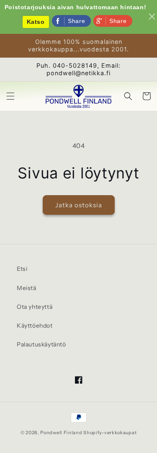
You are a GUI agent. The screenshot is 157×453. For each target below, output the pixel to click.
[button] (10, 96)
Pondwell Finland (61, 432)
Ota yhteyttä (34, 306)
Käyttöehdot (35, 325)
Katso (36, 21)
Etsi (22, 268)
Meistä (26, 288)
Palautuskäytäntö (41, 344)
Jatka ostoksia (78, 205)
